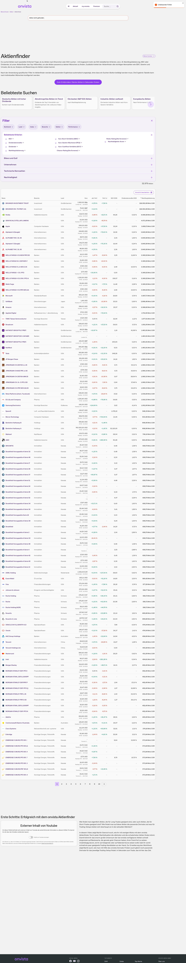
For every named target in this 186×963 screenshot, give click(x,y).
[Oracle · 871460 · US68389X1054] (4, 630)
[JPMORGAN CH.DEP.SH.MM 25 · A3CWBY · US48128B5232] (4, 376)
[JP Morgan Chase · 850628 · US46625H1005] (4, 359)
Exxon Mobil (10, 579)
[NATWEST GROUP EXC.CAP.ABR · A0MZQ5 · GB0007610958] (4, 336)
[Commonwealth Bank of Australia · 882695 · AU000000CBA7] (4, 722)
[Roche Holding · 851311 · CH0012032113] (4, 595)
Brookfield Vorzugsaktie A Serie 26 (18, 492)
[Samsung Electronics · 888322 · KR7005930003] (4, 405)
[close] (183, 3)
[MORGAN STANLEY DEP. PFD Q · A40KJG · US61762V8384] (4, 688)
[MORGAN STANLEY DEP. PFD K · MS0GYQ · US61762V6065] (4, 711)
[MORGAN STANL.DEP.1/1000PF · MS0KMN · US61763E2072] (4, 676)
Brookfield (9, 527)
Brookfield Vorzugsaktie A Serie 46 (18, 457)
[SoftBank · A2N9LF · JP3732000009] (4, 301)
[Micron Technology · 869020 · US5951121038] (4, 417)
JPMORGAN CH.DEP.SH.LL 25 (16, 365)
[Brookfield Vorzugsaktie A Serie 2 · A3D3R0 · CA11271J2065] (4, 532)
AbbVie (8, 717)
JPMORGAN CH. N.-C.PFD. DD (17, 382)
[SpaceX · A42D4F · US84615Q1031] (4, 411)
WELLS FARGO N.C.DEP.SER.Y (17, 261)
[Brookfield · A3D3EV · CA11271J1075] (4, 526)
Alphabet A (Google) (13, 232)
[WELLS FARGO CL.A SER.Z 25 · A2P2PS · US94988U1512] (4, 266)
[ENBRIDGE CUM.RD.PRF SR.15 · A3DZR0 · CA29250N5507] (4, 769)
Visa (7, 584)
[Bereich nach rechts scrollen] (151, 104)
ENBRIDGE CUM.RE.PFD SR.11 (17, 746)
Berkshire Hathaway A (13, 428)
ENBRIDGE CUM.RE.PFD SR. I (16, 740)
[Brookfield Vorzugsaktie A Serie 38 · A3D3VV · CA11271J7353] (4, 520)
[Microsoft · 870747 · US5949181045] (4, 295)
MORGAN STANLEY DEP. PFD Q (17, 688)
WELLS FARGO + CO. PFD (15, 273)
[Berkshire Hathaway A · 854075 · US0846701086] (4, 428)
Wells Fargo (10, 284)
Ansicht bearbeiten (142, 192)
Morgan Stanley (11, 665)
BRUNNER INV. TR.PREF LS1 (16, 209)
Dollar (122, 961)
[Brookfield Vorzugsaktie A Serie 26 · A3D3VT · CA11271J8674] (4, 492)
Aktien (11, 12)
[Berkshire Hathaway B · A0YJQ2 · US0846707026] (4, 422)
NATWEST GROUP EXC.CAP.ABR (17, 336)
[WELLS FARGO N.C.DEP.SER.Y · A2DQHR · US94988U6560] (4, 261)
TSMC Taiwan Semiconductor (16, 319)
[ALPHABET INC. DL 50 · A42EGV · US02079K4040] (4, 249)
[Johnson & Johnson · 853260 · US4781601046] (4, 590)
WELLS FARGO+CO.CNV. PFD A (17, 278)
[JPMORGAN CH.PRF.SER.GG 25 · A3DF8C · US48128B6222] (4, 388)
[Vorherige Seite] (52, 784)
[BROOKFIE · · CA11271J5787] (4, 445)
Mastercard (10, 654)
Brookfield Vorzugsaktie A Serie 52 (18, 498)
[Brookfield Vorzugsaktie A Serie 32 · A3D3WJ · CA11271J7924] (4, 451)
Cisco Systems (11, 729)
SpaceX (8, 411)
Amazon (8, 307)
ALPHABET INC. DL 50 (14, 238)
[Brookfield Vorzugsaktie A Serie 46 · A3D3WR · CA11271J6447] (4, 457)
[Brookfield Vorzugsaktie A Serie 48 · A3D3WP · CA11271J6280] (4, 544)
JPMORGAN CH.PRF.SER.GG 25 (17, 388)
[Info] (6, 139)
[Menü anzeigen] (69, 6)
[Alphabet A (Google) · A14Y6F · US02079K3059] (4, 232)
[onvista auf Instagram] (78, 961)
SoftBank (9, 301)
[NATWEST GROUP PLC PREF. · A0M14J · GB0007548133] (4, 342)
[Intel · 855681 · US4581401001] (4, 659)
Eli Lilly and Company (13, 400)
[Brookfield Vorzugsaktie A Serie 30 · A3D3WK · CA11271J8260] (4, 538)
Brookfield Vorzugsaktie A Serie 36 (18, 509)
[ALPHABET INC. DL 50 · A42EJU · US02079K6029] (4, 238)
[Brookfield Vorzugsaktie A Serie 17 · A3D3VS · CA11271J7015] (4, 463)
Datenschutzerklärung (47, 843)
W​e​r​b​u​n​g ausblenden (95, 37)
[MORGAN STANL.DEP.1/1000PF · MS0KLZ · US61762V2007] (4, 705)
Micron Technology (12, 417)
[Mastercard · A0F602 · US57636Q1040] (4, 653)
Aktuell (75, 6)
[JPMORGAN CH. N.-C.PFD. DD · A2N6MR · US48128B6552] (4, 382)
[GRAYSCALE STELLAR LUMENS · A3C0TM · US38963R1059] (4, 220)
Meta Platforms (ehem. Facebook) (18, 394)
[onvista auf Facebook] (70, 961)
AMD (7, 440)
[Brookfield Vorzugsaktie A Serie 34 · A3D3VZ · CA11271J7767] (4, 503)
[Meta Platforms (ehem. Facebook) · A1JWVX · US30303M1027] (4, 393)
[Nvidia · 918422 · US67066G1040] (4, 214)
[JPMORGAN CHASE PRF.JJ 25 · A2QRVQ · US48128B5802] (4, 370)
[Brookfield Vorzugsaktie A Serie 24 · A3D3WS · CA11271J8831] (4, 486)
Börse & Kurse (4, 12)
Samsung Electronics (13, 405)
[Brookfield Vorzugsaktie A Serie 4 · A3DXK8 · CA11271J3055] (4, 549)
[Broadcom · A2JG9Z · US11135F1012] (4, 324)
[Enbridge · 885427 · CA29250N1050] (4, 734)
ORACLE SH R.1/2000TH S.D (16, 625)
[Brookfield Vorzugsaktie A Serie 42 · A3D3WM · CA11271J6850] (4, 555)
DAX (106, 961)
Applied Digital (11, 313)
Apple (8, 226)
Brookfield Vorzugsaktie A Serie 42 (18, 555)
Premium (96, 6)
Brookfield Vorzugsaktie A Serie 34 (18, 503)
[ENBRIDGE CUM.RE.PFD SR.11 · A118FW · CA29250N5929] (4, 746)
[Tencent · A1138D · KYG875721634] (4, 642)
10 (99, 784)
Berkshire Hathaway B (13, 423)
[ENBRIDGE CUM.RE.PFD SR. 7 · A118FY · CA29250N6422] (4, 757)
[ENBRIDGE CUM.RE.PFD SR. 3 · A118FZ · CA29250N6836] (4, 763)
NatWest (9, 348)
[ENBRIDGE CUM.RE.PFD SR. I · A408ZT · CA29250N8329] (4, 740)
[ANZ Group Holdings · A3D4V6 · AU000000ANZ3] (4, 636)
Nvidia (8, 215)
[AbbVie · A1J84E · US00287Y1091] (4, 717)
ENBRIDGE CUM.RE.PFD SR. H (17, 775)
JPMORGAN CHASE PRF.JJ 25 (16, 371)
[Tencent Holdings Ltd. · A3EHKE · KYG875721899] (4, 647)
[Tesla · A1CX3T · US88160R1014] (4, 353)
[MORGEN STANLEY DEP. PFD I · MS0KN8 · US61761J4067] (4, 671)
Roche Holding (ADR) (13, 607)
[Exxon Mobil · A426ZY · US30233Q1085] (4, 578)
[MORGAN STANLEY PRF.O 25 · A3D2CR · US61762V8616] (4, 699)
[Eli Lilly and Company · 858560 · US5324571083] (4, 399)
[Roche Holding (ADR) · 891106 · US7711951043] (4, 607)
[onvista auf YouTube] (74, 961)
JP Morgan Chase (12, 359)
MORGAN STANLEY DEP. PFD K (17, 711)
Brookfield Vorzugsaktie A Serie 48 (18, 544)
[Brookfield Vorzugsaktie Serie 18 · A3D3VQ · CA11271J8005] (4, 515)
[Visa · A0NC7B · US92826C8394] (4, 584)
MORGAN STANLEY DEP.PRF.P (17, 682)
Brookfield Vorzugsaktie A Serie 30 (18, 538)
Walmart (9, 434)
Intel (7, 659)
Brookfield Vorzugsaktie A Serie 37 (18, 475)
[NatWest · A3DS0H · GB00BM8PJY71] (4, 347)
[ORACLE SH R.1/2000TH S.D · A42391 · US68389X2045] (4, 624)
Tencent (8, 642)
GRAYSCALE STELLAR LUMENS (17, 221)
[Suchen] (117, 6)
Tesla (7, 353)
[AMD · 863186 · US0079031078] (4, 440)
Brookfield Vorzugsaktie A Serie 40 (18, 561)
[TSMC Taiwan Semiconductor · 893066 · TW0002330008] (4, 318)
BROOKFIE (9, 446)
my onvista (86, 6)
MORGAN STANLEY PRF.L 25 (16, 694)
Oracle (8, 630)
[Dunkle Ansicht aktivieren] (27, 1)
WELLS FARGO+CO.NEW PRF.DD (18, 255)
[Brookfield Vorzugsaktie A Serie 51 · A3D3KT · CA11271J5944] (4, 480)
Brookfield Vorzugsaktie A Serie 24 (18, 486)
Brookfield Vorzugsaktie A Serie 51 (18, 480)
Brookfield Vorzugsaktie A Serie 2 (17, 532)
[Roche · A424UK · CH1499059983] (4, 601)
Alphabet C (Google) (13, 244)
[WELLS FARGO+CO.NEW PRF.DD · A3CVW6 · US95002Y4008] (4, 255)
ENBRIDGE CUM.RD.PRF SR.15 (17, 769)
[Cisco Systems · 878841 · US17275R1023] (4, 728)
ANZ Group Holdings (13, 636)
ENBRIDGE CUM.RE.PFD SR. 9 (17, 752)
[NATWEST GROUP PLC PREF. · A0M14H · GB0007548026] (4, 330)
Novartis (9, 613)
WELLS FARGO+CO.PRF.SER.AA (17, 290)
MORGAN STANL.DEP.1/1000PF (17, 677)
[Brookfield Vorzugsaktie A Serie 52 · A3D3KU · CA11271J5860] (4, 497)
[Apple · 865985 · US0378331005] (4, 226)
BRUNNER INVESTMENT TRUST (17, 203)
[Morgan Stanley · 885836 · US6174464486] (4, 665)
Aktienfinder (18, 12)
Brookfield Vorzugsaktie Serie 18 (17, 515)
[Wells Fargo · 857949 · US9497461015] (4, 284)
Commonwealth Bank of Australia (17, 723)
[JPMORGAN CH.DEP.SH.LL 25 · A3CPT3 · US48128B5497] (4, 365)
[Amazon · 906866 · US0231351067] (4, 307)
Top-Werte (138, 961)
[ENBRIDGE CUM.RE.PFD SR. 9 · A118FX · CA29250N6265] (4, 751)
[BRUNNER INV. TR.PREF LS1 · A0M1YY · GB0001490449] (4, 209)
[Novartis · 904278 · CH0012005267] (4, 613)
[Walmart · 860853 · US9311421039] (4, 434)
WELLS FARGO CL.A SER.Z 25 (16, 267)
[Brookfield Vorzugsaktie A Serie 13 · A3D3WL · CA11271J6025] (4, 567)
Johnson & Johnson (12, 590)
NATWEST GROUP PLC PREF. (16, 330)
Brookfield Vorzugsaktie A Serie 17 (18, 463)
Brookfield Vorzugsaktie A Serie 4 (17, 550)
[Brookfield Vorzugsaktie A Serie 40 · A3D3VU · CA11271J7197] (4, 561)
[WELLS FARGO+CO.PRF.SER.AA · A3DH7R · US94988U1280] (4, 290)
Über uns (161, 961)
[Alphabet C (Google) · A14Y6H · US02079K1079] (4, 243)
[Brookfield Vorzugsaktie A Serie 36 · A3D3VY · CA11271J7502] (4, 509)
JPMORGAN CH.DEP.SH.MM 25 (17, 376)
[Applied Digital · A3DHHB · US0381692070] (4, 313)
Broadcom (9, 325)
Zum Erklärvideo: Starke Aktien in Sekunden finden (78, 82)
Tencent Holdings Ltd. (13, 648)
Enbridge (9, 734)
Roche (8, 602)
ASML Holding (11, 573)
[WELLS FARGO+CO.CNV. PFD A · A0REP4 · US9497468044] (4, 278)
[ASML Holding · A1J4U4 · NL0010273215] (4, 572)
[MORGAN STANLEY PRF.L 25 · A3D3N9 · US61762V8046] (4, 694)
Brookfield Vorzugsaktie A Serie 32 (18, 452)
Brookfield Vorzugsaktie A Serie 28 (18, 469)
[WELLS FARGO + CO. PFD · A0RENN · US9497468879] (4, 272)
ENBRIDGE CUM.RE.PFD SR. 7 (16, 757)
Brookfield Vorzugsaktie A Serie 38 (18, 521)
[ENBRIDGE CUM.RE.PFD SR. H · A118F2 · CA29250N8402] (4, 774)
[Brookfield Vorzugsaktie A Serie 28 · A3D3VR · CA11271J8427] (4, 468)
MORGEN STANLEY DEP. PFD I (16, 671)
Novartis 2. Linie (11, 619)
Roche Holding (11, 596)
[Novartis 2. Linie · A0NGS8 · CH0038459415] (4, 619)
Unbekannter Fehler (165, 5)
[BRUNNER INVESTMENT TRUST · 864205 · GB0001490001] (4, 203)
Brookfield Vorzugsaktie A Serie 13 (18, 567)
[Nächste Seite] (104, 784)
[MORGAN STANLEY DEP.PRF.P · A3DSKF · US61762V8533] (4, 682)
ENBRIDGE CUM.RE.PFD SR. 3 (17, 763)
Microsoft (9, 296)
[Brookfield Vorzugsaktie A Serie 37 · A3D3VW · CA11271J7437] (4, 474)
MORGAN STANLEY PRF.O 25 (16, 700)
